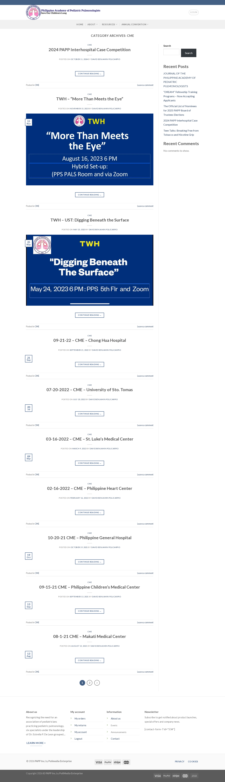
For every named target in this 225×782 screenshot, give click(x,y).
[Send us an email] (201, 4)
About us (116, 718)
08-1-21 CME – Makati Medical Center (89, 636)
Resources (108, 24)
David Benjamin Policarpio (105, 59)
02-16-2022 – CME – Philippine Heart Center (89, 488)
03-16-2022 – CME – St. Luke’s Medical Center (89, 438)
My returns (80, 725)
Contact (115, 738)
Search (167, 45)
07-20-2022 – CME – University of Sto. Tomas (89, 389)
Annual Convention (134, 24)
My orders (80, 718)
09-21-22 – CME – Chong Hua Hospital (89, 340)
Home (79, 24)
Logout (78, 738)
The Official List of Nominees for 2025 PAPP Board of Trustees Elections (180, 110)
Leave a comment (145, 85)
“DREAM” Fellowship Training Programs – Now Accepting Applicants (180, 96)
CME (89, 45)
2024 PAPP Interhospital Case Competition (90, 49)
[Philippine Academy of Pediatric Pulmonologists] (67, 12)
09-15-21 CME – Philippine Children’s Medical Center (89, 586)
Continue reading (90, 73)
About (91, 24)
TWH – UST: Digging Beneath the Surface (89, 219)
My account (81, 732)
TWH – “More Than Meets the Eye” (89, 98)
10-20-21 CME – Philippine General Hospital (89, 537)
